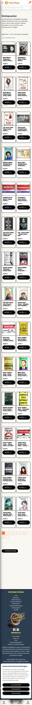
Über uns (16, 638)
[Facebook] (14, 629)
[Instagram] (17, 629)
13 (3, 537)
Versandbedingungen (16, 606)
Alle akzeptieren (16, 685)
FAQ (16, 640)
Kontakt (16, 610)
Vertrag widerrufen (16, 602)
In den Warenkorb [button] (9, 67)
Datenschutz (16, 604)
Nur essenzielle (16, 689)
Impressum (16, 598)
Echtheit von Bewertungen (16, 644)
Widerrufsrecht (16, 600)
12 (25, 533)
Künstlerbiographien (16, 642)
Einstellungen (16, 693)
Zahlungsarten (16, 608)
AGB (16, 595)
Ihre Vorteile (16, 636)
